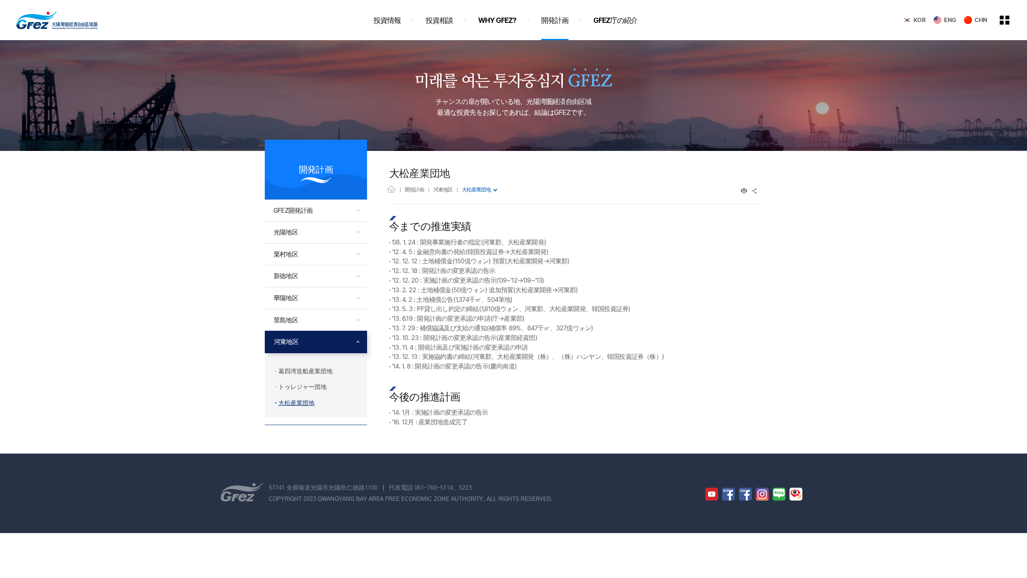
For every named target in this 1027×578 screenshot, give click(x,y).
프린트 (744, 191)
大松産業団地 (476, 189)
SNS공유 (754, 191)
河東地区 (443, 189)
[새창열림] (711, 494)
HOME (391, 189)
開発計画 (414, 189)
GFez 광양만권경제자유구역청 (57, 20)
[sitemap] (1010, 20)
